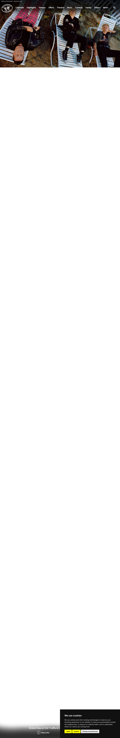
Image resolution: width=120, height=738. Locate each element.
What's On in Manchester (7, 1)
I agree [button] (68, 731)
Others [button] (97, 7)
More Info (45, 733)
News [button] (105, 7)
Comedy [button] (79, 7)
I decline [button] (76, 731)
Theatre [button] (60, 7)
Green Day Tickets (18, 1)
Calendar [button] (20, 7)
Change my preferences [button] (90, 731)
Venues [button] (42, 7)
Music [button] (69, 7)
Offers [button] (51, 7)
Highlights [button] (31, 7)
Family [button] (88, 7)
